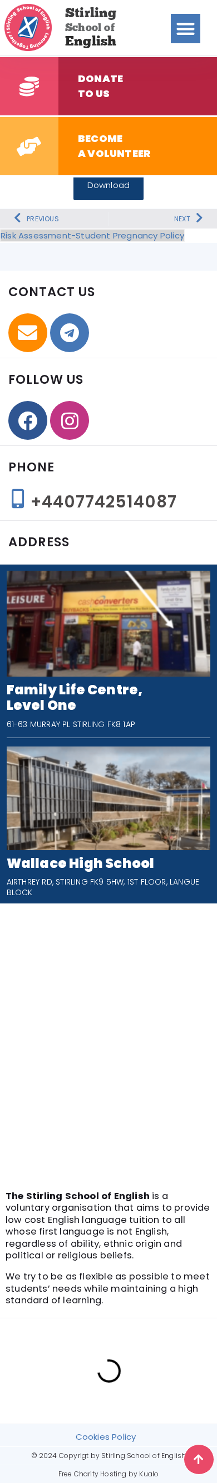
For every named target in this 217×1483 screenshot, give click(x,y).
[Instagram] (69, 420)
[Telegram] (69, 332)
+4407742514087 (104, 501)
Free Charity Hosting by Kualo (108, 1474)
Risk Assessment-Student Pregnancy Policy (92, 235)
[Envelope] (27, 332)
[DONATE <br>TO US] (29, 86)
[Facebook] (27, 420)
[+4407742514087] (18, 498)
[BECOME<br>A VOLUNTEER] (29, 146)
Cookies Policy (106, 1437)
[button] (185, 28)
